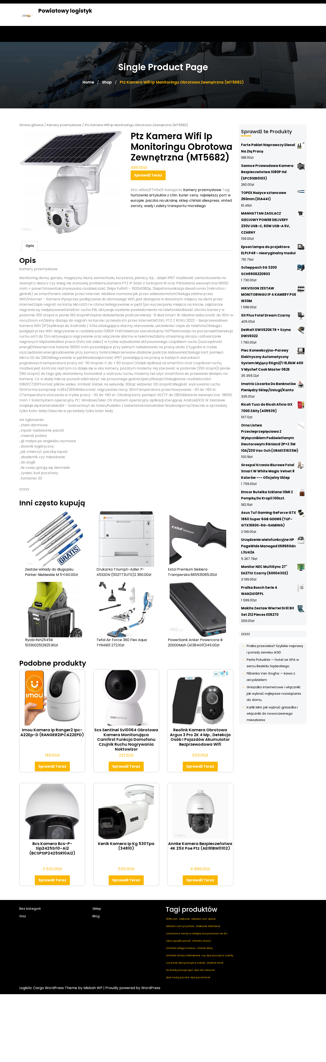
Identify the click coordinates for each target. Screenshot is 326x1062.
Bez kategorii (30, 908)
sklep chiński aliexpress (199, 200)
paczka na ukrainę (161, 200)
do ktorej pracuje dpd (179, 970)
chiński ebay (205, 948)
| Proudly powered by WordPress (131, 987)
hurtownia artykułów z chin (154, 195)
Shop (107, 82)
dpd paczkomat (200, 977)
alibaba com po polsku (180, 926)
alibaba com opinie (203, 919)
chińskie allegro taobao (181, 948)
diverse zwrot (215, 962)
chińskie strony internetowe (183, 955)
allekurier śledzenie (208, 926)
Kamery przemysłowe (64, 125)
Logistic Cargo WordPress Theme (48, 987)
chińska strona (201, 941)
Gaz (22, 916)
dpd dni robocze (204, 970)
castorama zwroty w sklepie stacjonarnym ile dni (196, 933)
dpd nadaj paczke (177, 977)
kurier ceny (188, 195)
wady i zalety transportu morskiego (175, 205)
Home (88, 82)
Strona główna (31, 125)
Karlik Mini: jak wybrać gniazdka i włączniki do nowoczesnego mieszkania (272, 713)
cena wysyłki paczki (178, 941)
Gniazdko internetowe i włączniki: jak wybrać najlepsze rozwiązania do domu (274, 693)
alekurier (184, 919)
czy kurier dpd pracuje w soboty (185, 962)
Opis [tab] (30, 245)
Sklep (96, 908)
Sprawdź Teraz (148, 175)
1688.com (172, 919)
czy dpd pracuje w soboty (217, 955)
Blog (96, 916)
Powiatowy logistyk (65, 10)
